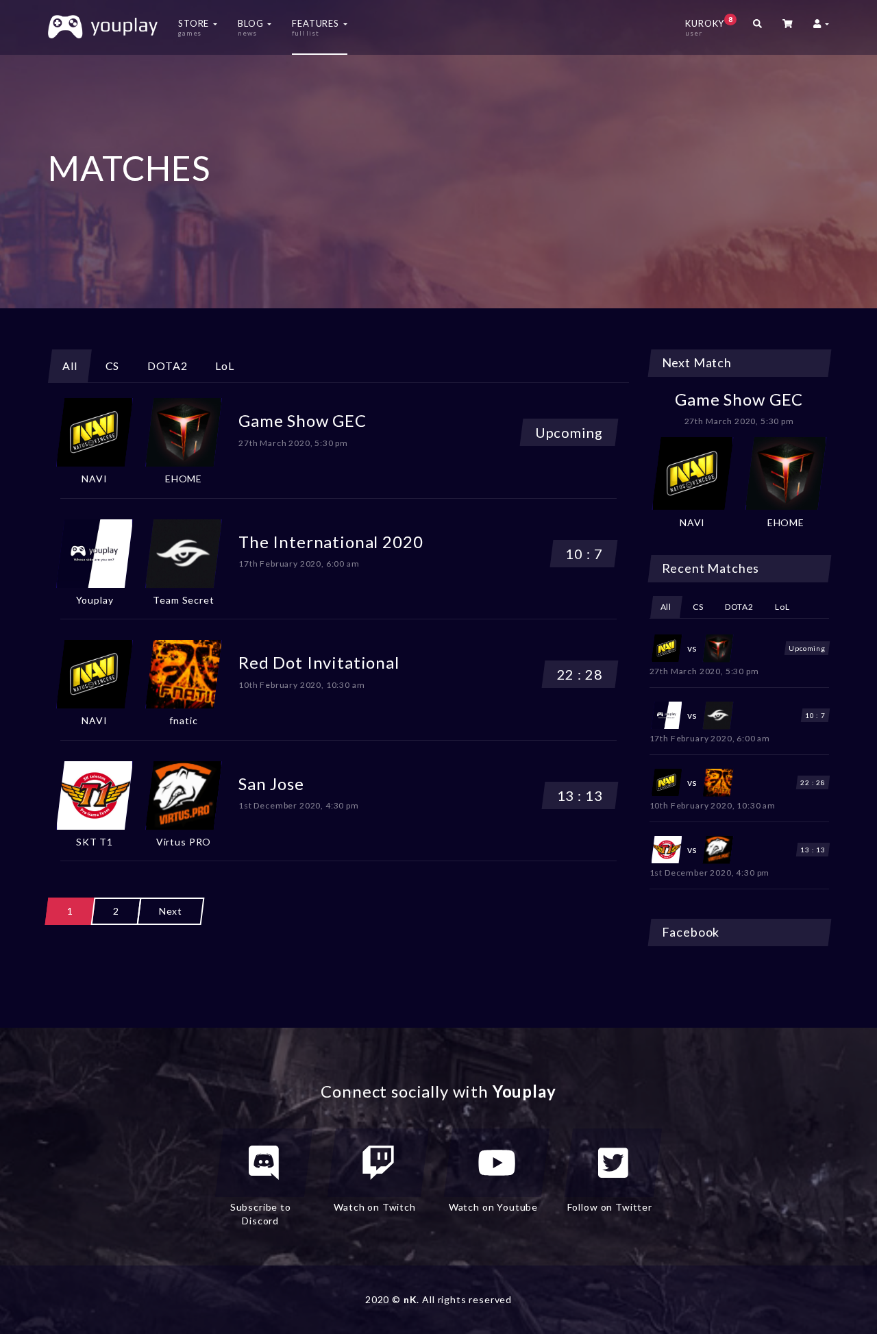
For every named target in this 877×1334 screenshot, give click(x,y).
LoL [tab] (224, 365)
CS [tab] (113, 365)
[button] (787, 27)
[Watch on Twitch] (378, 1162)
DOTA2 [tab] (167, 365)
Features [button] (317, 27)
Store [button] (195, 27)
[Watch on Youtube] (496, 1162)
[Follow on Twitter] (613, 1162)
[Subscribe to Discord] (263, 1162)
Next (170, 911)
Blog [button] (252, 27)
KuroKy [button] (708, 26)
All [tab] (69, 365)
